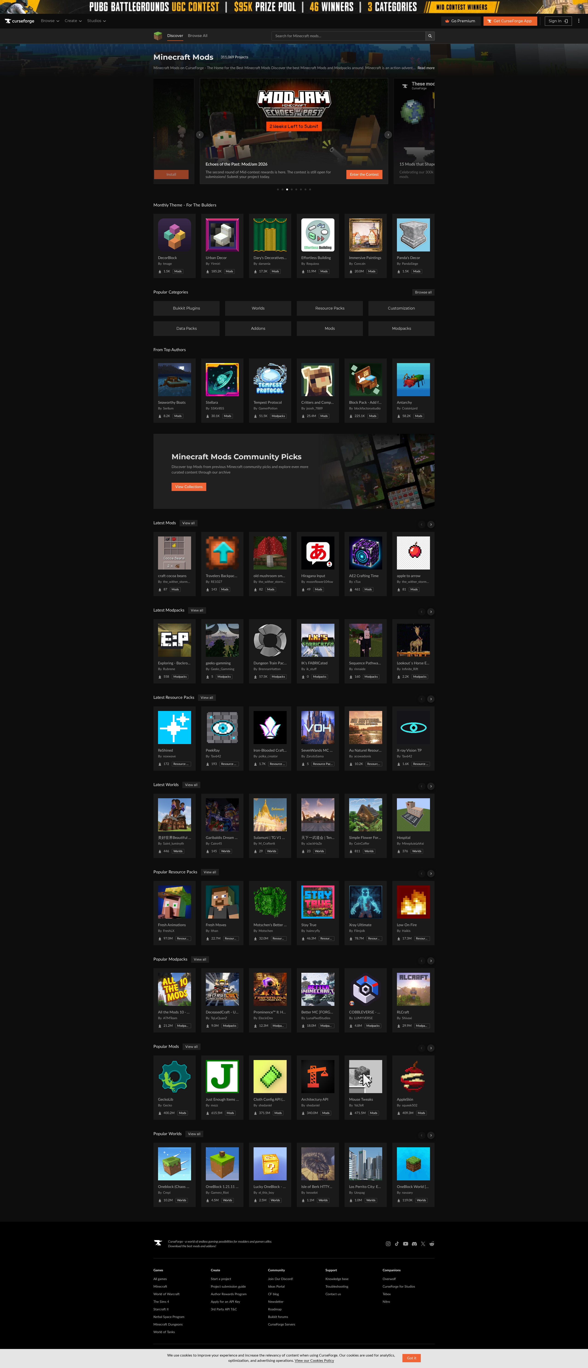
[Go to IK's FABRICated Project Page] (318, 651)
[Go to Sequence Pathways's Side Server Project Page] (366, 651)
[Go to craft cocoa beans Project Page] (174, 564)
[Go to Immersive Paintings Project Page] (366, 246)
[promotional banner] (294, 7)
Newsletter (275, 1301)
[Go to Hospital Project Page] (413, 826)
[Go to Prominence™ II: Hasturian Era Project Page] (270, 1000)
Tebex (387, 1294)
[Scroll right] (431, 524)
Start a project (221, 1279)
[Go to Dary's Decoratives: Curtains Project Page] (270, 246)
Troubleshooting (336, 1286)
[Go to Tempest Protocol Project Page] (270, 390)
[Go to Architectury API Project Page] (318, 1087)
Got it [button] (411, 1358)
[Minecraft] (158, 36)
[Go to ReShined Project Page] (174, 738)
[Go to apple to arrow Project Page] (413, 564)
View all (188, 523)
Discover (175, 36)
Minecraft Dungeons (168, 1324)
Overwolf (389, 1279)
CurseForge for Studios (399, 1286)
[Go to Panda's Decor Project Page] (413, 246)
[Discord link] (414, 1244)
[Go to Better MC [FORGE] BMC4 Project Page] (318, 1000)
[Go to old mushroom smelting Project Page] (270, 564)
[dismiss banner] (580, 7)
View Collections (189, 487)
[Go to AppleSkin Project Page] (413, 1087)
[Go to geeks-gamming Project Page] (222, 651)
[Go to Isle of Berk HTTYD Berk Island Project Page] (318, 1175)
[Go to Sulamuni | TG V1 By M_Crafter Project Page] (270, 826)
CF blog (273, 1294)
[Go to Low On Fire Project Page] (413, 913)
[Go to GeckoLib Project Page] (174, 1087)
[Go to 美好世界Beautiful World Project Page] (174, 826)
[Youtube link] (405, 1244)
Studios (94, 21)
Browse (48, 21)
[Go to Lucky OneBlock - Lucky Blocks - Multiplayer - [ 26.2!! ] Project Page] (270, 1175)
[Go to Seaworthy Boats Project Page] (174, 390)
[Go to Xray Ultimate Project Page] (366, 913)
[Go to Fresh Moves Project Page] (222, 913)
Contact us (333, 1294)
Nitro (386, 1301)
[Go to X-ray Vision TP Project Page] (413, 738)
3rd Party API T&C (224, 1309)
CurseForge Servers (281, 1324)
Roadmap (275, 1309)
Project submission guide (228, 1286)
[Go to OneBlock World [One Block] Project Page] (413, 1175)
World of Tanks (164, 1332)
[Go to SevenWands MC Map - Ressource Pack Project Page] (318, 738)
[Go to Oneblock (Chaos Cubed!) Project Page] (174, 1175)
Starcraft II (161, 1309)
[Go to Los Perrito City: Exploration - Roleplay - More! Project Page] (366, 1175)
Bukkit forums (278, 1317)
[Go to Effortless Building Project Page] (318, 246)
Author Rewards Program (229, 1294)
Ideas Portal (276, 1286)
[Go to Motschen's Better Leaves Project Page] (270, 913)
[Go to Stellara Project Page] (222, 390)
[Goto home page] (20, 21)
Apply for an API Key (225, 1301)
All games (160, 1279)
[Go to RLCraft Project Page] (413, 1000)
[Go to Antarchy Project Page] (413, 390)
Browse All (197, 36)
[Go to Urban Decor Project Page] (222, 246)
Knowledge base (336, 1279)
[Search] (430, 36)
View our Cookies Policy (314, 1360)
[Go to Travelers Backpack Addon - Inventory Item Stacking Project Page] (222, 564)
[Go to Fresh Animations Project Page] (174, 913)
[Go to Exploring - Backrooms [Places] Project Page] (174, 651)
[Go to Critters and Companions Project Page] (318, 390)
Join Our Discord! (280, 1279)
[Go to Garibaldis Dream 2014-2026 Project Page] (222, 826)
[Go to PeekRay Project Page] (222, 738)
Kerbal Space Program (168, 1317)
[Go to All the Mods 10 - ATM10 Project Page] (174, 1000)
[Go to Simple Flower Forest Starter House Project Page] (366, 826)
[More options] (578, 21)
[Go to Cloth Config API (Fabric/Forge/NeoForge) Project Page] (270, 1087)
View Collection (352, 174)
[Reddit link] (432, 1244)
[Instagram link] (388, 1244)
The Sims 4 (161, 1301)
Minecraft (160, 1286)
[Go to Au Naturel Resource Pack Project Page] (366, 738)
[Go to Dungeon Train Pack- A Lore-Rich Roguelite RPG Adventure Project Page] (270, 651)
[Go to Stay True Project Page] (318, 913)
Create (71, 21)
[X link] (423, 1244)
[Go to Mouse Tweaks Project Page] (366, 1087)
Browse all (423, 292)
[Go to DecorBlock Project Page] (174, 246)
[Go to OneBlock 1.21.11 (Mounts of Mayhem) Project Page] (222, 1175)
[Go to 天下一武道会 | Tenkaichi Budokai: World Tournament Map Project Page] (318, 826)
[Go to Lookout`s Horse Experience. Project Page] (413, 651)
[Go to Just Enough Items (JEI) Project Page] (222, 1087)
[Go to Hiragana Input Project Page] (318, 564)
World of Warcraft (166, 1294)
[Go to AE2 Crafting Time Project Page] (366, 564)
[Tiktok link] (397, 1244)
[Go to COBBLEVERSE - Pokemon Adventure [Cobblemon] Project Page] (366, 1000)
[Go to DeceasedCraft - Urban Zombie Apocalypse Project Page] (222, 1000)
